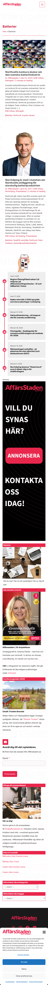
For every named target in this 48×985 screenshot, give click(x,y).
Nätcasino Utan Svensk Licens (15, 856)
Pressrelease (21, 191)
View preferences (24, 976)
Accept (24, 962)
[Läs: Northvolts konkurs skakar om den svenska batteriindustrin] (24, 54)
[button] (44, 932)
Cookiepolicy (10, 982)
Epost (6, 758)
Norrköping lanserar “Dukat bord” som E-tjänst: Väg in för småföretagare (26, 369)
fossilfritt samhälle (20, 240)
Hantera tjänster (23, 955)
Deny (24, 969)
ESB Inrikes (38, 78)
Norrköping (10, 191)
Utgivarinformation (36, 982)
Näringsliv (9, 80)
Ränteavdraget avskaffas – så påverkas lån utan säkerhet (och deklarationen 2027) (25, 351)
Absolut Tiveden (31, 719)
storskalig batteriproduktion (25, 243)
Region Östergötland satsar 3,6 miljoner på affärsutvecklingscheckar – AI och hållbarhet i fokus (26, 282)
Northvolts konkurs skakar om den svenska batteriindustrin (23, 73)
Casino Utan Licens (11, 872)
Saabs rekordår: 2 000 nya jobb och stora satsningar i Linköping (25, 300)
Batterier (8, 115)
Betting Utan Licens (11, 861)
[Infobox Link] (24, 567)
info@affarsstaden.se (14, 829)
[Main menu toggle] (42, 4)
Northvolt (17, 115)
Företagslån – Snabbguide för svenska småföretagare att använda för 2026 (26, 333)
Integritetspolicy (22, 982)
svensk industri (28, 115)
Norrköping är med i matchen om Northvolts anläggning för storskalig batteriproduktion (25, 183)
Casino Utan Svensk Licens (14, 867)
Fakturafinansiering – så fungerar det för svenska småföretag (25, 316)
